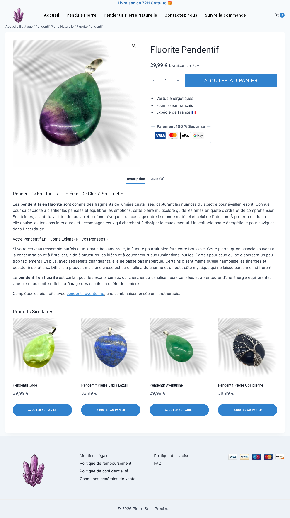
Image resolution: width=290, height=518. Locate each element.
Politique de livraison (173, 455)
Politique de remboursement (105, 463)
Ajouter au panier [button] (42, 410)
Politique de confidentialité (104, 471)
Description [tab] (135, 179)
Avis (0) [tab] (157, 179)
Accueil (51, 15)
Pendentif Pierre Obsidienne (240, 385)
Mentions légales (95, 455)
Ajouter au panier (231, 80)
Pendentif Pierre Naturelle (130, 15)
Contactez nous (180, 15)
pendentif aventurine (85, 293)
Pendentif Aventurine (166, 385)
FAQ (157, 463)
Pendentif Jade (25, 385)
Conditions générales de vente (107, 479)
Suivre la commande (225, 15)
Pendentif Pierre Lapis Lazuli (104, 385)
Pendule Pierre (82, 15)
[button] (134, 45)
